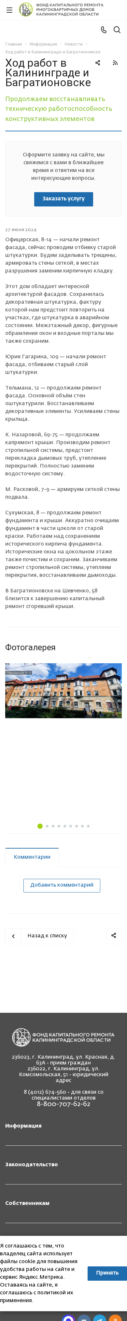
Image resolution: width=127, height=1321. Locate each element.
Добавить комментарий (61, 885)
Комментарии (32, 857)
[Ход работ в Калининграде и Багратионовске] (63, 690)
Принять (107, 1273)
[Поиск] (117, 30)
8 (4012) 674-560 (45, 1092)
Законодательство (31, 1165)
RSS (115, 62)
